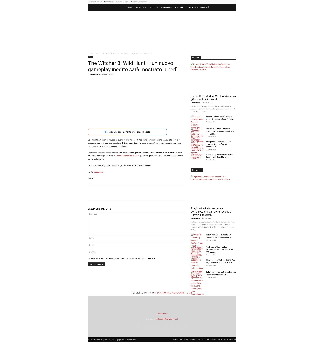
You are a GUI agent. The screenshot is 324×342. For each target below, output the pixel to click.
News (129, 7)
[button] (233, 7)
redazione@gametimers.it (167, 319)
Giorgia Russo (196, 102)
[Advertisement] (162, 30)
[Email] (119, 195)
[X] (230, 2)
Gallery (179, 7)
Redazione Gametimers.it (139, 2)
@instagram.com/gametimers (174, 292)
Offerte (154, 7)
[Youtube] (234, 2)
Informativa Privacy (122, 2)
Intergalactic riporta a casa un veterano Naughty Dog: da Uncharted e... (218, 144)
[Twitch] (226, 2)
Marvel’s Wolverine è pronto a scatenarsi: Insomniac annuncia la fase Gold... (220, 131)
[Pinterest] (217, 2)
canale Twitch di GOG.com (128, 156)
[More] (131, 195)
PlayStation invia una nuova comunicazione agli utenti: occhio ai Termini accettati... (211, 211)
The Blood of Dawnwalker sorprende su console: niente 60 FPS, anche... (219, 249)
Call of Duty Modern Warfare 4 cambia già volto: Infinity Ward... (213, 98)
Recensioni (141, 7)
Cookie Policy (108, 2)
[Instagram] (209, 2)
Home (90, 53)
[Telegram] (222, 2)
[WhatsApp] (108, 195)
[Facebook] (205, 2)
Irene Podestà (95, 74)
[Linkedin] (213, 2)
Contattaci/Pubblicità (95, 2)
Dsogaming (98, 172)
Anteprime (166, 7)
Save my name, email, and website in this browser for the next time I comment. (123, 258)
